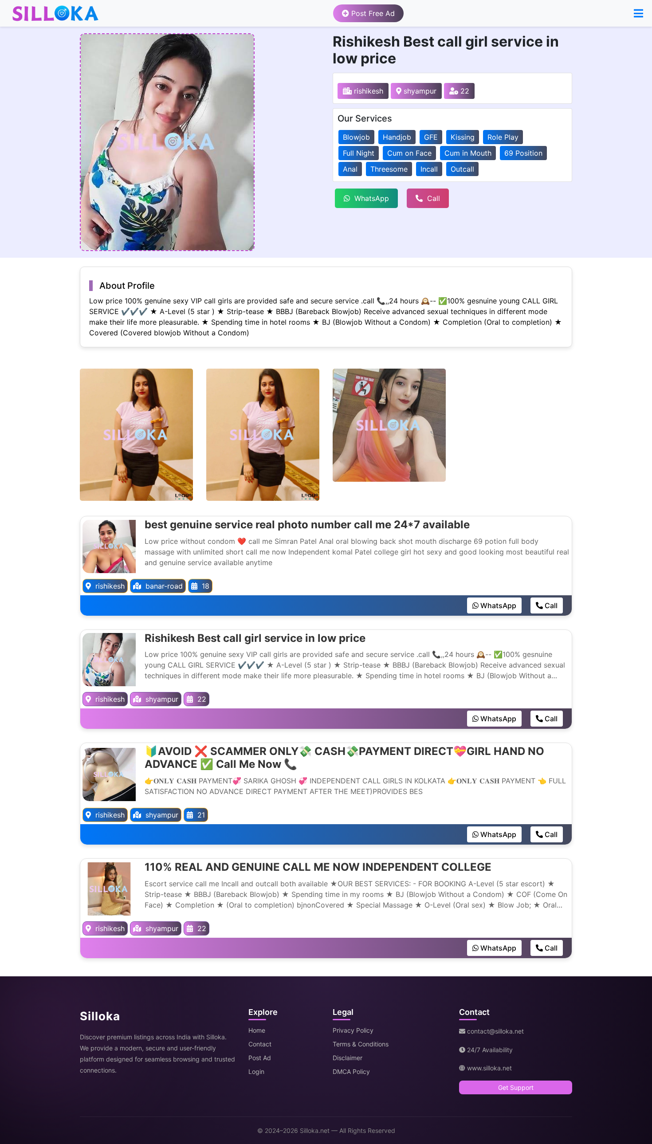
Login (256, 1071)
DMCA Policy (351, 1071)
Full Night (358, 153)
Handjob (397, 137)
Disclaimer (347, 1057)
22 (463, 90)
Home (256, 1030)
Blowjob (356, 137)
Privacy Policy (353, 1030)
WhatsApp (371, 198)
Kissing (463, 137)
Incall (429, 169)
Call (433, 198)
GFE (431, 137)
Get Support (516, 1087)
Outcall (462, 169)
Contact (259, 1044)
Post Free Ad (372, 13)
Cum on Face (409, 153)
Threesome (389, 169)
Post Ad (259, 1057)
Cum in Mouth (467, 153)
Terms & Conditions (361, 1044)
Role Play (502, 137)
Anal (350, 169)
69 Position (523, 153)
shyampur (418, 90)
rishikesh (367, 90)
